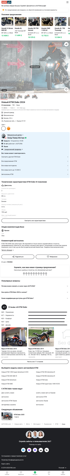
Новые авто (18, 424)
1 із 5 (4, 90)
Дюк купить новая (7, 393)
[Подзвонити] (46, 450)
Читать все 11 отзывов (35, 362)
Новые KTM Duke (42, 380)
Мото (28, 424)
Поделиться (19, 257)
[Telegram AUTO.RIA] (23, 450)
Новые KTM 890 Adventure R (45, 376)
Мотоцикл (36, 424)
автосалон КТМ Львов (9, 401)
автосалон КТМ (41, 397)
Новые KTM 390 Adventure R (45, 372)
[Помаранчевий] (9, 128)
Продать (35, 474)
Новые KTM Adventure (8, 380)
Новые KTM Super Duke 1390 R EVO (48, 384)
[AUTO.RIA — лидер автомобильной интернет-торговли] (6, 2)
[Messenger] (29, 450)
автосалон (5, 397)
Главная (7, 474)
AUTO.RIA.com (6, 424)
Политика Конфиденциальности (12, 460)
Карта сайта (5, 464)
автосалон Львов (42, 401)
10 (46, 275)
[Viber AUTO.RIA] (35, 450)
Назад (5, 44)
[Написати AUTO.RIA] (41, 450)
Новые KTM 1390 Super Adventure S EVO (14, 372)
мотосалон (40, 405)
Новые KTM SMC (7, 384)
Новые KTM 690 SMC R (9, 376)
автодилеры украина (8, 405)
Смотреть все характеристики (35, 221)
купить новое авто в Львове (45, 393)
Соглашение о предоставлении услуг (14, 456)
